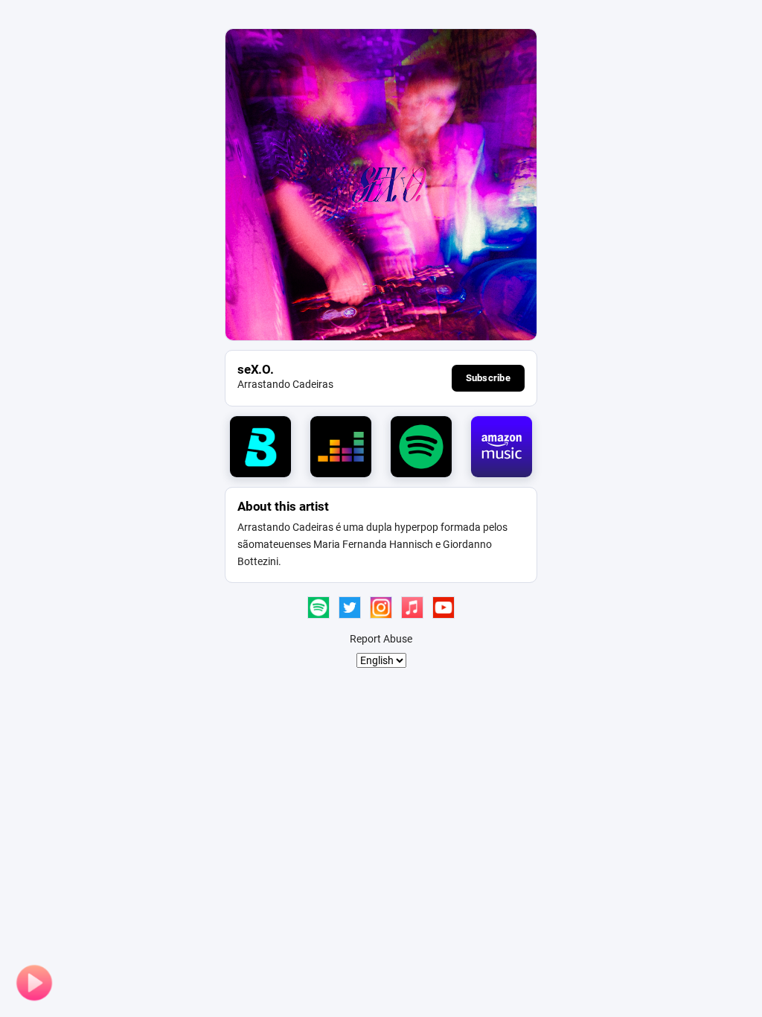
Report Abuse (381, 639)
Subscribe (488, 377)
